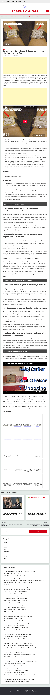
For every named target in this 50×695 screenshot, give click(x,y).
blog (5, 544)
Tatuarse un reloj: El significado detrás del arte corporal (12, 514)
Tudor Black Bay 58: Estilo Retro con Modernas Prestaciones (17, 634)
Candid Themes (36, 691)
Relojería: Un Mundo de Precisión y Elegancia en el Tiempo (16, 659)
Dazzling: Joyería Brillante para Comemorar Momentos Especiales (18, 584)
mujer (5, 553)
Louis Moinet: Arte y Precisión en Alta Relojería (14, 672)
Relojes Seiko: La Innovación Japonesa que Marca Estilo (16, 596)
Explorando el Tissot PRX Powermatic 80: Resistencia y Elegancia (18, 593)
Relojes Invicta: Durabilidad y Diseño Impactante (14, 607)
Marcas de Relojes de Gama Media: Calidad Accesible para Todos (18, 616)
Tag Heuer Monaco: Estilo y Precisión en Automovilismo (16, 629)
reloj (4, 48)
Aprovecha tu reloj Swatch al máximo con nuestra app (37, 514)
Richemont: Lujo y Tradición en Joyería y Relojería (14, 611)
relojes (5, 560)
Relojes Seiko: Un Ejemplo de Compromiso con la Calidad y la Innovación (19, 571)
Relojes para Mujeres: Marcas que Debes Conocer (15, 668)
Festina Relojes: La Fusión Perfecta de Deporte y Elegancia (17, 665)
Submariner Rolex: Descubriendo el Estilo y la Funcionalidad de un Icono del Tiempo (22, 614)
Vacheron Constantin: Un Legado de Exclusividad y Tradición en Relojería (20, 589)
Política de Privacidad (5, 1)
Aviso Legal (14, 1)
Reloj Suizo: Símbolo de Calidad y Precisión (13, 618)
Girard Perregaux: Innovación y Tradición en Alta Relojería (16, 681)
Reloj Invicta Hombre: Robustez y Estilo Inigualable (15, 605)
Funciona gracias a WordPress (17, 691)
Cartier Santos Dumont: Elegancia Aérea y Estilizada (15, 636)
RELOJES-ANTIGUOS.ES (25, 11)
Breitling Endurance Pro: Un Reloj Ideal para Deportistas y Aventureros (19, 679)
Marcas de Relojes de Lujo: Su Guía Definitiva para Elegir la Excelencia (19, 602)
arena (5, 542)
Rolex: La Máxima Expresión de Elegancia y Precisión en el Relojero (18, 645)
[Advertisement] (25, 65)
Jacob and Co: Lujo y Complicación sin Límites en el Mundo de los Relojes (19, 654)
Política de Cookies (22, 1)
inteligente (6, 551)
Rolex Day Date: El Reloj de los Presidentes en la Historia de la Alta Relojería (20, 661)
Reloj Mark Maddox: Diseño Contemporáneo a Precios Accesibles (18, 677)
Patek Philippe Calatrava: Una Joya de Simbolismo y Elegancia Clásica (19, 623)
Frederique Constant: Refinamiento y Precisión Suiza (15, 598)
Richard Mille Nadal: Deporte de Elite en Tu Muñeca (15, 609)
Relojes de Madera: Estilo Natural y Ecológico (14, 625)
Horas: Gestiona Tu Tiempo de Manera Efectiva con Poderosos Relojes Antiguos (21, 647)
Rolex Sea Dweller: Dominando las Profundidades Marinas (16, 632)
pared (5, 556)
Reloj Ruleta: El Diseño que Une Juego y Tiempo (14, 578)
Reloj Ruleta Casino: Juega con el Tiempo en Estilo (15, 638)
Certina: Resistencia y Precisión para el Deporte (14, 663)
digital (5, 547)
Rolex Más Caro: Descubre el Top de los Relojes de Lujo (16, 670)
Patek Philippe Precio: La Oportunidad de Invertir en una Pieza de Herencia (20, 575)
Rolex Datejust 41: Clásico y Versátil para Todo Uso (15, 620)
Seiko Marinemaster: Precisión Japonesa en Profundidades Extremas (19, 643)
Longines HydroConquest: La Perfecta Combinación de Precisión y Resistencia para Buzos (24, 580)
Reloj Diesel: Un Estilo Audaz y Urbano (12, 573)
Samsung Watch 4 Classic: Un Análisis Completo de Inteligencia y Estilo (19, 674)
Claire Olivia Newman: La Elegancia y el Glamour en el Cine (16, 656)
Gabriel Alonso (15, 55)
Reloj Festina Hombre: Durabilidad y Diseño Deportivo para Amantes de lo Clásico (22, 650)
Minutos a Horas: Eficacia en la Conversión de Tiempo (15, 591)
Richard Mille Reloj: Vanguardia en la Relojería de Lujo (15, 600)
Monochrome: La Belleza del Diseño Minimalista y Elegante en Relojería (19, 587)
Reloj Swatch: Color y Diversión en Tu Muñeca (14, 652)
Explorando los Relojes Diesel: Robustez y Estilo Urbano (16, 641)
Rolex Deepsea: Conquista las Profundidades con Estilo (16, 627)
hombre (5, 549)
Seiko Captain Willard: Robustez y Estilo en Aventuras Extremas (18, 582)
